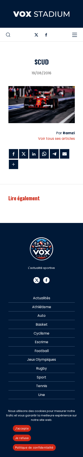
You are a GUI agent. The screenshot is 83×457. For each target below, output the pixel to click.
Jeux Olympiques (41, 359)
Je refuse (22, 438)
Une (41, 394)
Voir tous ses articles (56, 138)
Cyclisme (41, 333)
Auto (41, 315)
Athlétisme (41, 307)
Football (42, 351)
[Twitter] (36, 36)
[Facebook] (46, 36)
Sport (41, 377)
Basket (42, 324)
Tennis (41, 386)
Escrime (41, 342)
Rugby (41, 368)
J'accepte (22, 428)
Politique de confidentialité (34, 447)
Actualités (41, 298)
